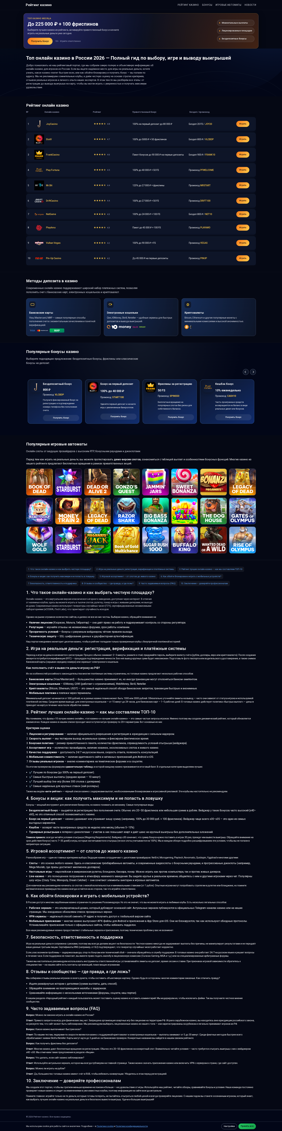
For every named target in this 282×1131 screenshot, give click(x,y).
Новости (250, 5)
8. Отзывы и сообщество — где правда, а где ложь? (107, 583)
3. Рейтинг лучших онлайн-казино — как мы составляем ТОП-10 (210, 569)
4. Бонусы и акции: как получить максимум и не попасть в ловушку (61, 576)
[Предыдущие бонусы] (246, 372)
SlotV (49, 139)
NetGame (51, 214)
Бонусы (207, 5)
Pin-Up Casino (53, 258)
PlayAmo (51, 227)
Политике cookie (105, 1126)
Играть (242, 124)
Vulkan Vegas (53, 243)
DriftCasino (52, 200)
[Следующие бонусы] (253, 372)
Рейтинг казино (39, 5)
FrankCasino (53, 154)
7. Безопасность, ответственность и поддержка (52, 583)
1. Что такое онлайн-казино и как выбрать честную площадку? (59, 569)
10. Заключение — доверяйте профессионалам (204, 583)
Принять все (247, 1126)
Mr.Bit (49, 185)
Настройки (229, 1126)
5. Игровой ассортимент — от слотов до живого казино (128, 576)
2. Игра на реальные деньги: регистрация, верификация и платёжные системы (135, 569)
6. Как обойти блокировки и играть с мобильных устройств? (191, 576)
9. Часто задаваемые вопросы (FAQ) (157, 583)
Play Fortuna (52, 170)
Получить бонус (40, 41)
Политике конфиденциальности (132, 1126)
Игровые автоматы (228, 5)
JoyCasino (52, 124)
